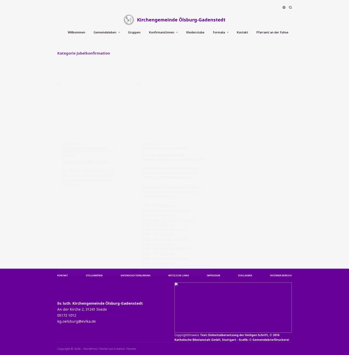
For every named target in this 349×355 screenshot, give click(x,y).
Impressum (213, 275)
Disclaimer (245, 275)
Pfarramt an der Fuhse (272, 32)
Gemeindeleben (105, 32)
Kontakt (242, 32)
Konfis (110, 151)
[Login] (284, 7)
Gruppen (134, 32)
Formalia (219, 32)
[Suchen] (290, 7)
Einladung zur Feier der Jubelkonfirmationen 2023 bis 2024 (174, 157)
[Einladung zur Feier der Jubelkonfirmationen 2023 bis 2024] (174, 109)
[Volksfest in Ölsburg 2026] (94, 109)
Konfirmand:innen (161, 32)
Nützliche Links (178, 275)
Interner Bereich (281, 275)
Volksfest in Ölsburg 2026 (86, 162)
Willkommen (76, 32)
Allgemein (69, 148)
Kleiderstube (195, 32)
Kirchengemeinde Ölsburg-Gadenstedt (181, 20)
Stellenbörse (94, 275)
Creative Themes (125, 348)
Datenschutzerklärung (136, 275)
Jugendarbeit (96, 151)
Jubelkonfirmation (75, 151)
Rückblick (69, 155)
